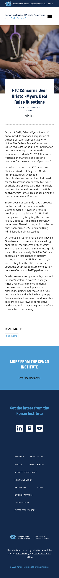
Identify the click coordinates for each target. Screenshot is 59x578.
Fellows (40, 487)
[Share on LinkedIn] (32, 116)
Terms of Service (42, 553)
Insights (19, 456)
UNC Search (47, 3)
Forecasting (37, 456)
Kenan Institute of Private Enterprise (25, 15)
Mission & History (23, 480)
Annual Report (22, 502)
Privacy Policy (23, 553)
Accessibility (18, 3)
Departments (36, 3)
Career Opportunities (25, 510)
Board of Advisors (24, 495)
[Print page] (27, 116)
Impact (18, 464)
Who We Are (20, 487)
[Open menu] (50, 16)
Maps (26, 3)
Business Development (26, 472)
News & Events (36, 464)
